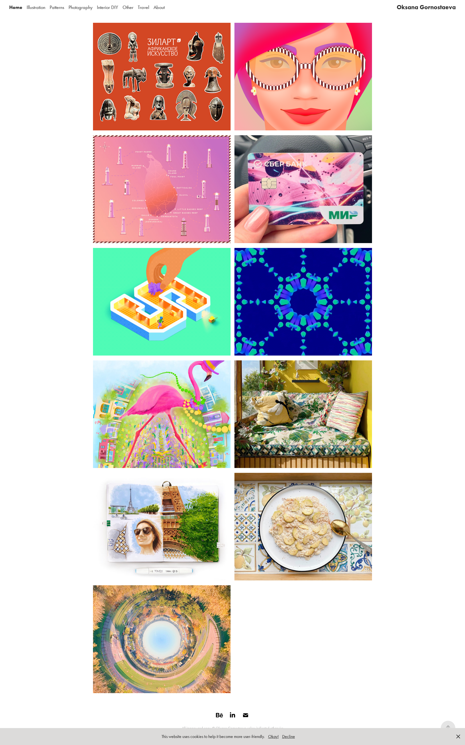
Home (15, 7)
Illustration (36, 7)
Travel (143, 7)
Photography (81, 7)
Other (128, 7)
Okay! (273, 736)
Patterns (57, 7)
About (159, 7)
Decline (288, 736)
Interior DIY (107, 7)
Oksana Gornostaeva (426, 7)
